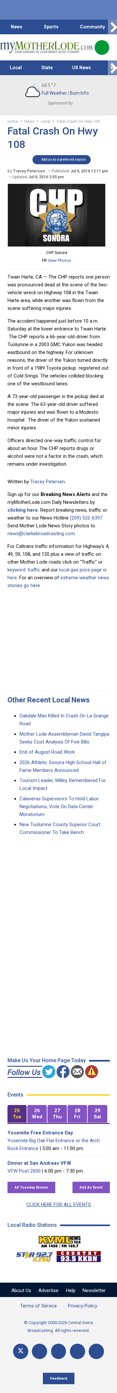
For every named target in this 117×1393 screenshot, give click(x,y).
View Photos (59, 260)
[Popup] (102, 47)
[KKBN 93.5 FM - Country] (78, 1255)
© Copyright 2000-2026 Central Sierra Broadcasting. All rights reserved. (58, 1326)
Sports (51, 26)
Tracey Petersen (47, 482)
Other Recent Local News (48, 700)
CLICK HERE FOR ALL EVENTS (58, 1205)
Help (70, 1290)
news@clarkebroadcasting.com (41, 533)
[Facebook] (39, 1351)
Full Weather (54, 93)
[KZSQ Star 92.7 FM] (31, 1255)
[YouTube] (58, 1351)
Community (92, 26)
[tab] (17, 1114)
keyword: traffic (23, 570)
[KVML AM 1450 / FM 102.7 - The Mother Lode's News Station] (60, 1240)
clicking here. (23, 510)
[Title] (96, 1351)
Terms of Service (38, 1306)
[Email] (77, 1351)
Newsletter (94, 1290)
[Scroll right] (112, 27)
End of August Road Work (47, 752)
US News (81, 67)
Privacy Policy (82, 1306)
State (47, 67)
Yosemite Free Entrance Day (40, 1133)
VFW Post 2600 (24, 1171)
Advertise (48, 1290)
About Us (21, 1290)
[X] (20, 1351)
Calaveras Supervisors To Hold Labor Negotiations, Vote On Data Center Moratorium (59, 806)
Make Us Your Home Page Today (46, 1060)
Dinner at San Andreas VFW (39, 1163)
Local (16, 67)
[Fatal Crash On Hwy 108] (56, 245)
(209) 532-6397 (86, 518)
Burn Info (79, 93)
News (16, 26)
